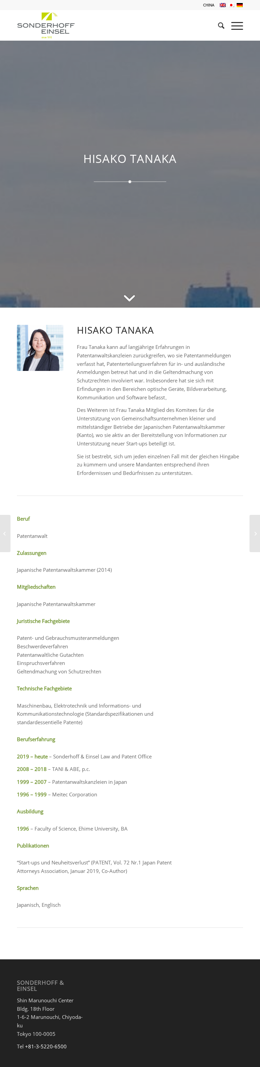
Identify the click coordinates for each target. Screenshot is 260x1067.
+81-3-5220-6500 (46, 1046)
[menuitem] (207, 5)
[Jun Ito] (5, 533)
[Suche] (217, 25)
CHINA (208, 4)
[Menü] (233, 25)
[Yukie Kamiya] (255, 533)
